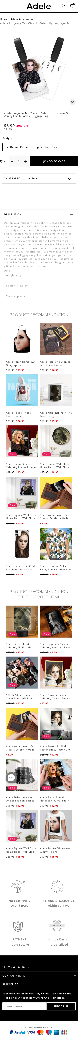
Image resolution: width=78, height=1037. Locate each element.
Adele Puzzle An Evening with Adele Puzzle (55, 363)
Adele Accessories (22, 19)
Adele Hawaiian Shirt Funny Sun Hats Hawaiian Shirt (56, 569)
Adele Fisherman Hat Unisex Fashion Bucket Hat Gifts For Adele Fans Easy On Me (21, 802)
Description (12, 214)
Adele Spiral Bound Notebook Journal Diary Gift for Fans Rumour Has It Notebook (55, 802)
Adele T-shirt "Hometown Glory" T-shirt (55, 850)
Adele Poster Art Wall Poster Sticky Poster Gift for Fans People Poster (55, 750)
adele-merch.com (43, 1027)
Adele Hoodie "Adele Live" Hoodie (19, 414)
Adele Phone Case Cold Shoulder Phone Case (20, 567)
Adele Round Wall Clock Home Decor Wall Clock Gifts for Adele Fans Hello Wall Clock (56, 469)
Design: (7, 138)
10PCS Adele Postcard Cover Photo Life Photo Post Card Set (20, 698)
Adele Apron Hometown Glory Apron (20, 363)
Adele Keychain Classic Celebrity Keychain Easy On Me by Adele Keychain (56, 647)
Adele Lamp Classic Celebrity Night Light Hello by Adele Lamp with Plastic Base (21, 649)
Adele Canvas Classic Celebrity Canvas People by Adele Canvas (55, 698)
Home (3, 19)
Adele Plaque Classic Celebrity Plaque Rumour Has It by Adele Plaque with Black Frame (21, 469)
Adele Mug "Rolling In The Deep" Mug (56, 414)
